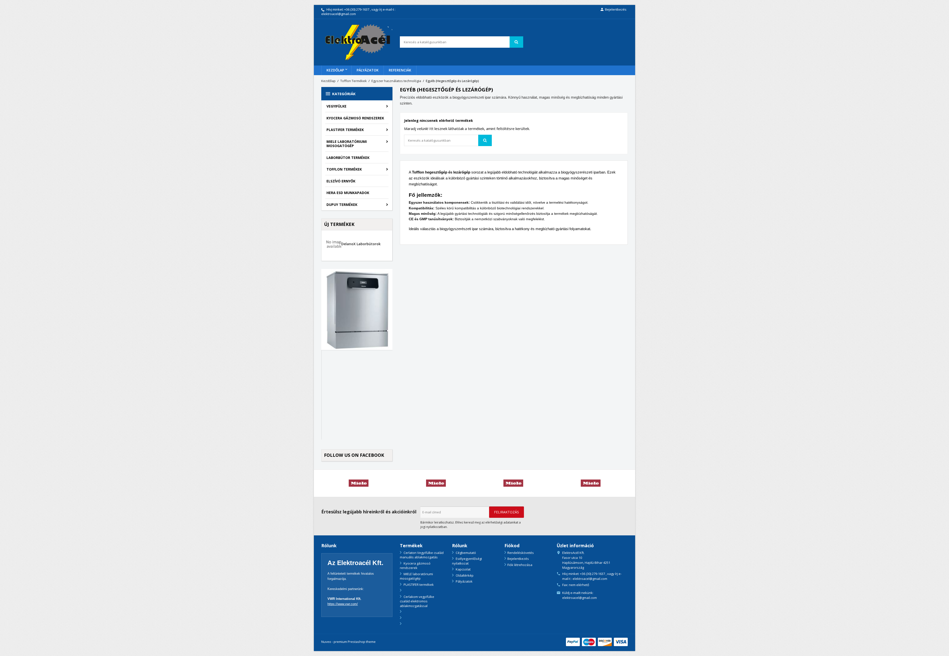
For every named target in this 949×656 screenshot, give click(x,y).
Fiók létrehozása (519, 565)
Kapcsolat (463, 569)
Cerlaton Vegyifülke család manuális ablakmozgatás (422, 555)
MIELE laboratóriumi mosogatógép (346, 143)
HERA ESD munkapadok (347, 192)
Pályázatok (368, 70)
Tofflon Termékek (344, 169)
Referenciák (400, 70)
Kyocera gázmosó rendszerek (355, 118)
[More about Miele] (358, 483)
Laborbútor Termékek (347, 157)
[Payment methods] (597, 641)
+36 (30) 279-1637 (356, 9)
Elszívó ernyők (340, 181)
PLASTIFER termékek (345, 129)
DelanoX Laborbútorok (361, 243)
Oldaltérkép (464, 575)
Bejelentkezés (518, 558)
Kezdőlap (335, 70)
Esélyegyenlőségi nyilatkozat (467, 561)
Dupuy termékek (341, 204)
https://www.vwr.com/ (342, 604)
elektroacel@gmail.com (579, 597)
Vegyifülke (336, 106)
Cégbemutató (465, 552)
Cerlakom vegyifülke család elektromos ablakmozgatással (417, 601)
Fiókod (511, 545)
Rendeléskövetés (520, 552)
